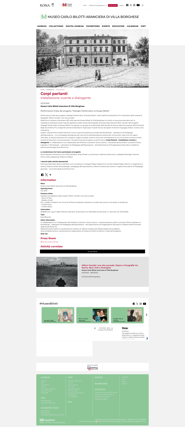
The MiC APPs (49, 320)
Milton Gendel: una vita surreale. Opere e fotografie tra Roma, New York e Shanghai (110, 266)
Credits (123, 421)
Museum (41, 26)
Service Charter (46, 391)
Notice (124, 381)
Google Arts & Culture (118, 319)
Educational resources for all (104, 394)
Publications (45, 411)
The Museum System (48, 389)
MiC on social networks (83, 319)
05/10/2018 (133, 335)
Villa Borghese (46, 401)
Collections (56, 26)
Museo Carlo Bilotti (59, 422)
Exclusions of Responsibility (111, 421)
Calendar (132, 26)
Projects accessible (101, 399)
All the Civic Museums (96, 5)
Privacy (100, 421)
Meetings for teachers (102, 397)
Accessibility (72, 395)
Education (118, 26)
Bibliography (45, 413)
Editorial (44, 381)
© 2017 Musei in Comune (87, 421)
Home (43, 89)
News (124, 379)
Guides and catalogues (76, 393)
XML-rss (143, 421)
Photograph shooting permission (52, 415)
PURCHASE (113, 5)
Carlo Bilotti (45, 385)
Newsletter (44, 393)
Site (43, 398)
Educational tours (74, 389)
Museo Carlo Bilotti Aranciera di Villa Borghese (93, 17)
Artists (43, 387)
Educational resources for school (106, 392)
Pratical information (75, 381)
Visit (143, 26)
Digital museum (75, 26)
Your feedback (73, 396)
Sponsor (124, 383)
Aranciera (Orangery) (48, 403)
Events (106, 26)
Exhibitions (93, 26)
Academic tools (50, 408)
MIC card (71, 387)
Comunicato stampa (50, 242)
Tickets (70, 383)
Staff (42, 383)
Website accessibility (133, 421)
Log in (121, 5)
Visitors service (73, 385)
